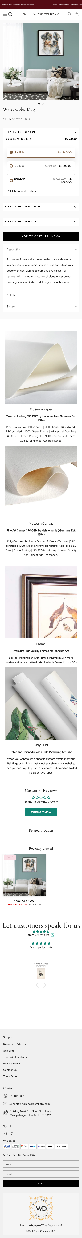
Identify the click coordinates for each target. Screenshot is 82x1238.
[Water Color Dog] (24, 875)
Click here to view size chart (24, 191)
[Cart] (76, 14)
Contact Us (10, 1069)
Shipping (12, 306)
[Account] (68, 14)
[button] (10, 14)
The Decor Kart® (52, 1225)
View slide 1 (39, 104)
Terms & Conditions (15, 1057)
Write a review (41, 812)
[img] (41, 931)
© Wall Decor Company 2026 (41, 1231)
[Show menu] (5, 14)
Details (11, 295)
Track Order (10, 1076)
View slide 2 (43, 104)
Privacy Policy (11, 1063)
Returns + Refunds (14, 1044)
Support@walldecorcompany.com (29, 1103)
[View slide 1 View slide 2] (41, 61)
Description (14, 249)
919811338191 (19, 1096)
